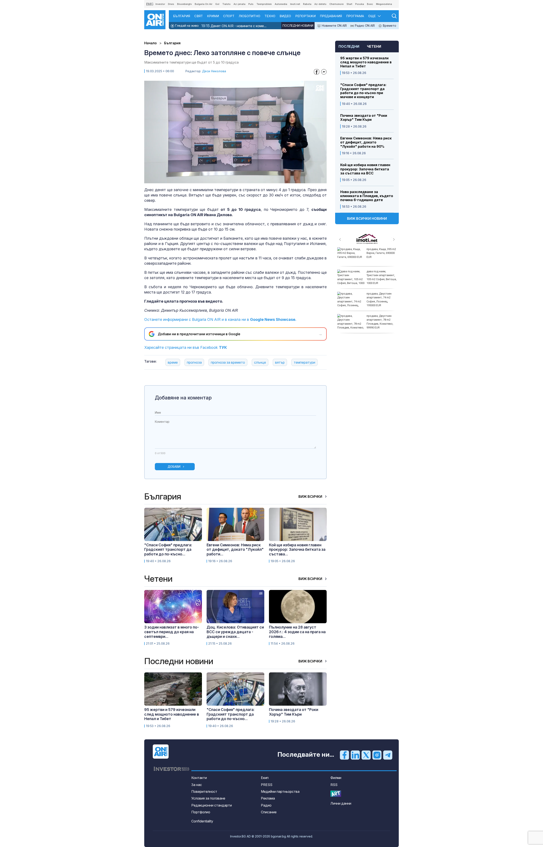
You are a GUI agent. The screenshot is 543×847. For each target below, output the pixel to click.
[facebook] (344, 755)
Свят (198, 16)
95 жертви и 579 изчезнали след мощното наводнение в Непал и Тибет (366, 62)
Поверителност (204, 791)
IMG (150, 4)
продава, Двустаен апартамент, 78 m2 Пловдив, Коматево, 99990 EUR (380, 321)
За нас (196, 784)
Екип (265, 777)
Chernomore (336, 4)
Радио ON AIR (364, 25)
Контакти (199, 777)
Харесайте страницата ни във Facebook (185, 347)
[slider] (225, 179)
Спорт (228, 16)
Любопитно (249, 16)
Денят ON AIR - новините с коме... (233, 26)
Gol (217, 4)
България (181, 16)
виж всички (310, 496)
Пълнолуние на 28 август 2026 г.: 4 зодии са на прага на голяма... (297, 631)
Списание (269, 812)
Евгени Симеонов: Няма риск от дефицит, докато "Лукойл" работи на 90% (366, 142)
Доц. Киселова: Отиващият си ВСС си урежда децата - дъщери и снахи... (235, 631)
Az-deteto (320, 4)
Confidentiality (202, 821)
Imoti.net (295, 4)
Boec (370, 4)
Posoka (359, 4)
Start (349, 4)
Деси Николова (214, 71)
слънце (260, 362)
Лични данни (340, 803)
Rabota (307, 4)
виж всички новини (367, 218)
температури (304, 362)
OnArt (335, 794)
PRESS (266, 784)
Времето (389, 25)
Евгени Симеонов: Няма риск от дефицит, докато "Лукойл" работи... (235, 549)
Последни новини (298, 25)
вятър (280, 362)
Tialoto (226, 4)
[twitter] (366, 755)
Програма (355, 16)
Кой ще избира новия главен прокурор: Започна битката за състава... (297, 549)
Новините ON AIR (334, 25)
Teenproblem (264, 4)
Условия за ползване (208, 798)
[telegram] (387, 755)
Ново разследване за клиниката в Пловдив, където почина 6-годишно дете (366, 196)
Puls (250, 4)
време (173, 362)
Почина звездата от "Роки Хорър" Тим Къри (363, 118)
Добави (174, 466)
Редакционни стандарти (211, 805)
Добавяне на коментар (183, 398)
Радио (266, 805)
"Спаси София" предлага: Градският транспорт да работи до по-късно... (168, 549)
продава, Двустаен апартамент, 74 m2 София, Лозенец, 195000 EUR (379, 299)
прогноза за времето (228, 362)
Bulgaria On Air (203, 4)
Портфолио (200, 812)
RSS (333, 784)
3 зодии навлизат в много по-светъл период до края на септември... (171, 631)
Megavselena (384, 4)
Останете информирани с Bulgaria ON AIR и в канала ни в (220, 319)
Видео (285, 16)
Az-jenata (239, 4)
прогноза (194, 362)
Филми (335, 777)
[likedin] (355, 755)
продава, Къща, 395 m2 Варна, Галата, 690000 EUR (381, 253)
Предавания (331, 16)
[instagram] (377, 755)
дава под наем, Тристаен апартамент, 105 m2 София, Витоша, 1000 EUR (382, 277)
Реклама (268, 798)
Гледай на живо (186, 25)
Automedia (281, 4)
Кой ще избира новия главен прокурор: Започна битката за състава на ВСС (365, 169)
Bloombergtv (184, 4)
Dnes (171, 4)
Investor (160, 4)
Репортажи (305, 16)
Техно (270, 16)
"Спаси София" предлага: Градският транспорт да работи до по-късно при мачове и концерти (363, 91)
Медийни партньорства (280, 791)
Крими (213, 16)
